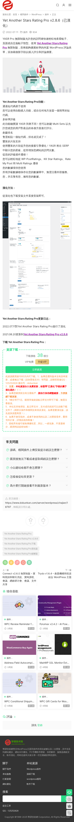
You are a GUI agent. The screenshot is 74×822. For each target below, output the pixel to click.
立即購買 (37, 369)
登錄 (40, 725)
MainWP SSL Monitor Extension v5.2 (54, 662)
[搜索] (57, 5)
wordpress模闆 (34, 779)
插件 (25, 32)
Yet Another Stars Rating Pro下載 (20, 543)
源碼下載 (31, 774)
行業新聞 (7, 779)
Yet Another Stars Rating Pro (17, 533)
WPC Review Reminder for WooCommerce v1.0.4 (19, 624)
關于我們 (7, 769)
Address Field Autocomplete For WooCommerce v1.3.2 (19, 662)
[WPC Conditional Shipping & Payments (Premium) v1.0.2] (19, 683)
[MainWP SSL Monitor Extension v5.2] (54, 644)
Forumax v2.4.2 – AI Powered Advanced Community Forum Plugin (55, 624)
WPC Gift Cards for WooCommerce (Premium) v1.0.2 (55, 701)
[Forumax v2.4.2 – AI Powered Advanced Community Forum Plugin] (54, 605)
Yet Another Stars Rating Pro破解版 (21, 553)
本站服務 (7, 774)
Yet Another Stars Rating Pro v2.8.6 (21, 538)
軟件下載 (31, 784)
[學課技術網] (8, 5)
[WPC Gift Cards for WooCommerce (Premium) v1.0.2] (54, 683)
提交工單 (7, 805)
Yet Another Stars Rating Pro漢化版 (21, 548)
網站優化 (7, 784)
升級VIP (42, 361)
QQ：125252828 (10, 810)
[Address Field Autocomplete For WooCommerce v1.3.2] (19, 644)
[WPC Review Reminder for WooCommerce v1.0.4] (19, 605)
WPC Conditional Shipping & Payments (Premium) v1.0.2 (19, 701)
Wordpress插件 (34, 769)
